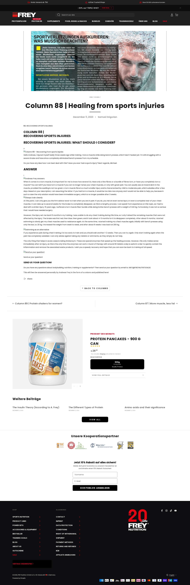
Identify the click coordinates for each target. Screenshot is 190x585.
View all (95, 419)
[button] (167, 14)
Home (91, 97)
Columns (97, 97)
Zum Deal (106, 8)
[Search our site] (58, 14)
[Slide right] (80, 386)
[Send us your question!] (34, 252)
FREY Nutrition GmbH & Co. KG (27, 575)
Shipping (102, 354)
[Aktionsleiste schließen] (180, 7)
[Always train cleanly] (33, 197)
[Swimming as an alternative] (36, 229)
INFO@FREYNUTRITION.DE (140, 267)
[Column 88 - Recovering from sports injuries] (43, 152)
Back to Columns (96, 288)
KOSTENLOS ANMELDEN (95, 487)
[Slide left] (74, 386)
